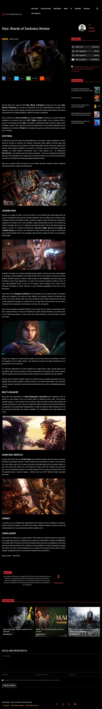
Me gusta (96, 47)
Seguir (96, 51)
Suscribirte (95, 59)
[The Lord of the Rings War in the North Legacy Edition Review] (84, 622)
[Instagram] (63, 704)
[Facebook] (56, 704)
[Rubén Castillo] (83, 28)
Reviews (5, 39)
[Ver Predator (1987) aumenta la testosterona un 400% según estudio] (97, 90)
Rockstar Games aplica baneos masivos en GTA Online (80, 106)
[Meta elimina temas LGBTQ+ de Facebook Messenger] (97, 122)
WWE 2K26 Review (76, 98)
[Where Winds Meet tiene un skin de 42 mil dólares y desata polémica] (97, 114)
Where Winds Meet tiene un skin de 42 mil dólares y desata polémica (81, 114)
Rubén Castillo (92, 29)
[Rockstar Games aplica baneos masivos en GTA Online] (97, 106)
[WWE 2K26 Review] (97, 98)
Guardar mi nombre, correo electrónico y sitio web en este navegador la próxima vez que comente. (32, 680)
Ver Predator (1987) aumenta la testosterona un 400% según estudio (82, 90)
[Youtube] (75, 704)
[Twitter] (69, 704)
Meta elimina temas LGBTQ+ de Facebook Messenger (80, 122)
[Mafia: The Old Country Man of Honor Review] (51, 622)
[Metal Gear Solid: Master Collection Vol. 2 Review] (18, 622)
